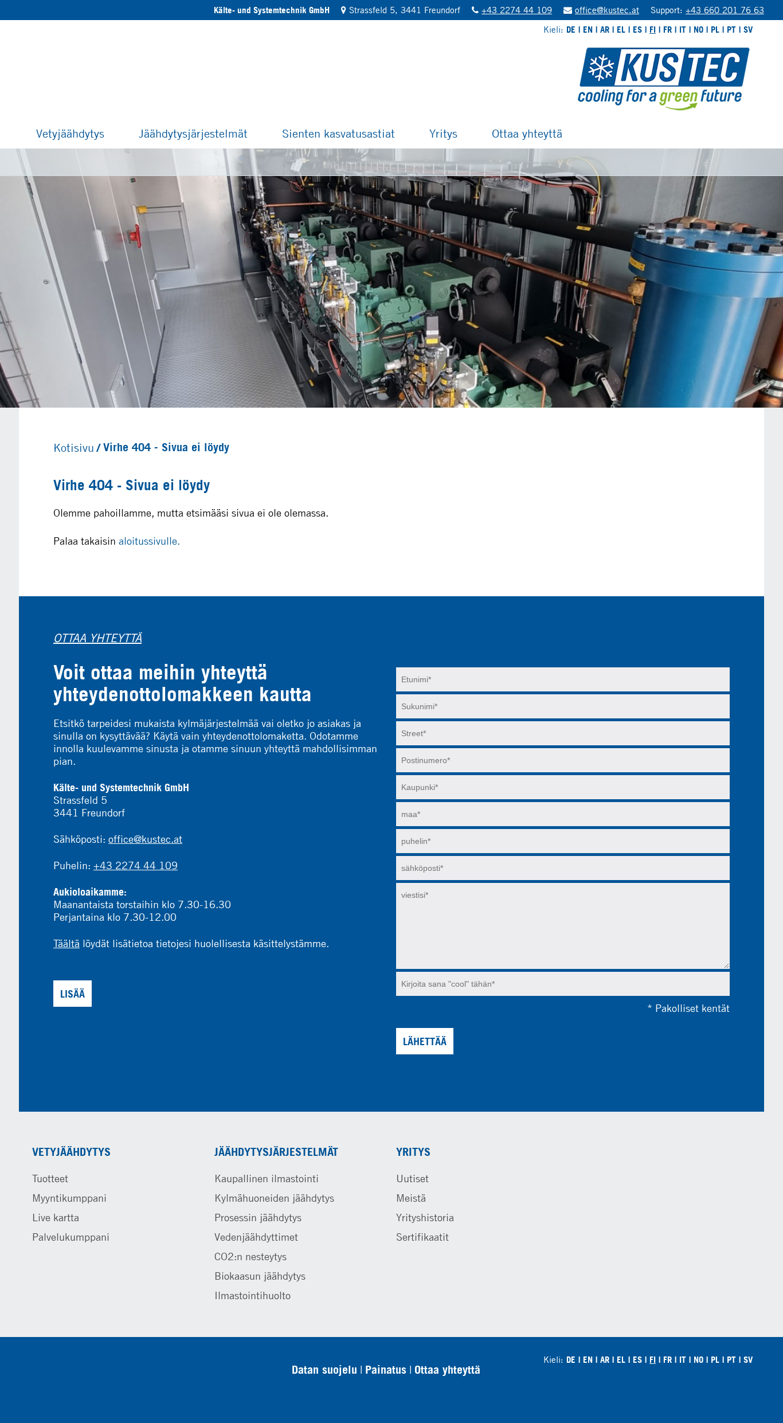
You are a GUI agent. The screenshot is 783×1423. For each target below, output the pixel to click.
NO (698, 29)
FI (652, 29)
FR (667, 29)
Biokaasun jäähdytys (260, 1275)
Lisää (72, 993)
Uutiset (412, 1178)
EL (621, 29)
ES (637, 29)
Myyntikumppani (69, 1197)
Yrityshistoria (425, 1217)
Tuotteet (50, 1178)
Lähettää (425, 1041)
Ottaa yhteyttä (527, 133)
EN (588, 29)
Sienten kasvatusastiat (338, 133)
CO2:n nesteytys (250, 1256)
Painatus (385, 1369)
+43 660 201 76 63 (725, 10)
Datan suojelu (324, 1369)
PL (715, 29)
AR (604, 29)
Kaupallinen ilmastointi (266, 1178)
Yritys (443, 133)
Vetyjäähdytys (70, 133)
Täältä (66, 943)
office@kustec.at (607, 10)
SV (748, 29)
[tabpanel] (391, 278)
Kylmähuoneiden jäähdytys (274, 1197)
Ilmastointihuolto (252, 1295)
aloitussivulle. (149, 540)
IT (682, 29)
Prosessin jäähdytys (258, 1217)
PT (731, 29)
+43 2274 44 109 (516, 10)
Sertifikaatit (422, 1236)
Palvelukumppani (70, 1236)
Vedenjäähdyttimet (256, 1236)
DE (570, 29)
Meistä (411, 1197)
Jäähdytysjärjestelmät (193, 133)
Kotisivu (73, 447)
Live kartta (55, 1217)
